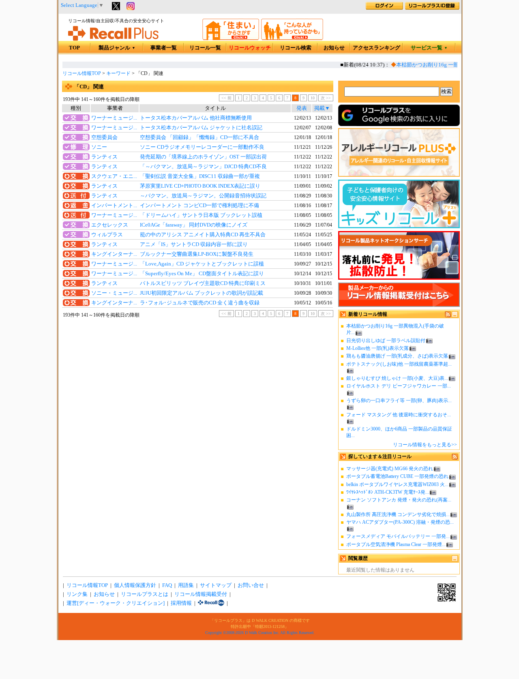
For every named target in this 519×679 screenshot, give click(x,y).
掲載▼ (322, 108)
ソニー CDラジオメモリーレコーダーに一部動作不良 (202, 147)
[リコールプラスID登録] (432, 8)
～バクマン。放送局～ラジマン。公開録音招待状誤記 (203, 196)
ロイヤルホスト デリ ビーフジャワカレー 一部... (398, 385)
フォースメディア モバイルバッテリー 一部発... (398, 536)
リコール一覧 (205, 48)
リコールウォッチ (250, 48)
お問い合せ (251, 585)
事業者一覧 (163, 48)
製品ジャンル (117, 48)
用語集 (186, 585)
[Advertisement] (197, 385)
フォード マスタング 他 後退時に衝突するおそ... (398, 414)
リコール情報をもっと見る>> (425, 444)
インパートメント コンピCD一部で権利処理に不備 (199, 205)
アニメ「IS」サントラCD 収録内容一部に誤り (194, 244)
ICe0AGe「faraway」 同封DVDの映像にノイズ (193, 225)
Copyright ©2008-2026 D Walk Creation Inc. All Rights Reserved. (260, 632)
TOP (74, 48)
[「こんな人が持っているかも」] (292, 38)
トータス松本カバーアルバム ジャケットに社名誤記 (201, 128)
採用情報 (181, 603)
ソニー (99, 147)
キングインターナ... (114, 254)
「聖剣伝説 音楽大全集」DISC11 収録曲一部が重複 (200, 176)
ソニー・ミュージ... (114, 293)
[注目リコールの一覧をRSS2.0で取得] (455, 458)
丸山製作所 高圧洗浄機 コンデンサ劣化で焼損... (398, 514)
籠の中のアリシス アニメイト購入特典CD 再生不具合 (203, 235)
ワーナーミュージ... (114, 118)
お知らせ (334, 48)
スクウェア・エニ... (114, 176)
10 (313, 98)
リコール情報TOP (81, 73)
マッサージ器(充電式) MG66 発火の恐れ (389, 468)
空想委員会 (104, 137)
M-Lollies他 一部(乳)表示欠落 (377, 348)
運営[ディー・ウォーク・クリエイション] (115, 603)
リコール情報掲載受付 (200, 594)
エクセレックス (109, 225)
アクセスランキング (376, 48)
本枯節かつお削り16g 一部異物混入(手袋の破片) (448, 65)
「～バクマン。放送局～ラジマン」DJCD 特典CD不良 (203, 166)
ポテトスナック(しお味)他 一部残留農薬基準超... (399, 364)
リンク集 (77, 594)
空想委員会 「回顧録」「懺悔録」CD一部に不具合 (199, 137)
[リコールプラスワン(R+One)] (211, 603)
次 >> (326, 98)
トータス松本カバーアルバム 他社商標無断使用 (196, 118)
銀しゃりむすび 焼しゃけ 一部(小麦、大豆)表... (397, 378)
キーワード (118, 73)
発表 (301, 108)
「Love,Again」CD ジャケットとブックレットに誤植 (202, 264)
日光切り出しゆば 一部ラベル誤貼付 (385, 340)
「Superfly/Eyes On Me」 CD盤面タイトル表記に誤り (202, 273)
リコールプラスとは (144, 594)
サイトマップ (216, 585)
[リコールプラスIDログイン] (384, 8)
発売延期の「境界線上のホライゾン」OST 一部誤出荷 (203, 157)
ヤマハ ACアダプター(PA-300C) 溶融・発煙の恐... (400, 522)
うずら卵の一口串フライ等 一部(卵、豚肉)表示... (399, 400)
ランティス (104, 157)
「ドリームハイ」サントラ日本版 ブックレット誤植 (201, 215)
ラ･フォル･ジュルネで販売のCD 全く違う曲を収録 (200, 303)
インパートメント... (114, 205)
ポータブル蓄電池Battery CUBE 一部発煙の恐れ (397, 476)
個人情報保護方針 (135, 585)
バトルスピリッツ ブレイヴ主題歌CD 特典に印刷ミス (203, 283)
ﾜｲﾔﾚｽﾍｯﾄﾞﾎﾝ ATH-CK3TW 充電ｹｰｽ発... (387, 492)
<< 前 (226, 98)
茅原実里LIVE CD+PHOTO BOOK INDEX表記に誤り (200, 186)
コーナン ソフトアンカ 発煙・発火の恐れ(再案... (398, 499)
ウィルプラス (107, 235)
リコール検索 (295, 48)
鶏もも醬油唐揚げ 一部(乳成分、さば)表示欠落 (397, 355)
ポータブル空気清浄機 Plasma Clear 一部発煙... (396, 544)
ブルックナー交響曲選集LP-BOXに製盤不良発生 (196, 254)
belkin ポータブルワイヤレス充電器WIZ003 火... (397, 484)
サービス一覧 (429, 48)
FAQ (167, 585)
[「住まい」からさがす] (230, 38)
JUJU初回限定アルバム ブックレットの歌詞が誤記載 (201, 293)
